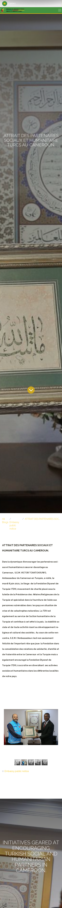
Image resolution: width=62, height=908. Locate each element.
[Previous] (8, 732)
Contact (12, 3)
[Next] (54, 732)
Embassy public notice (14, 525)
